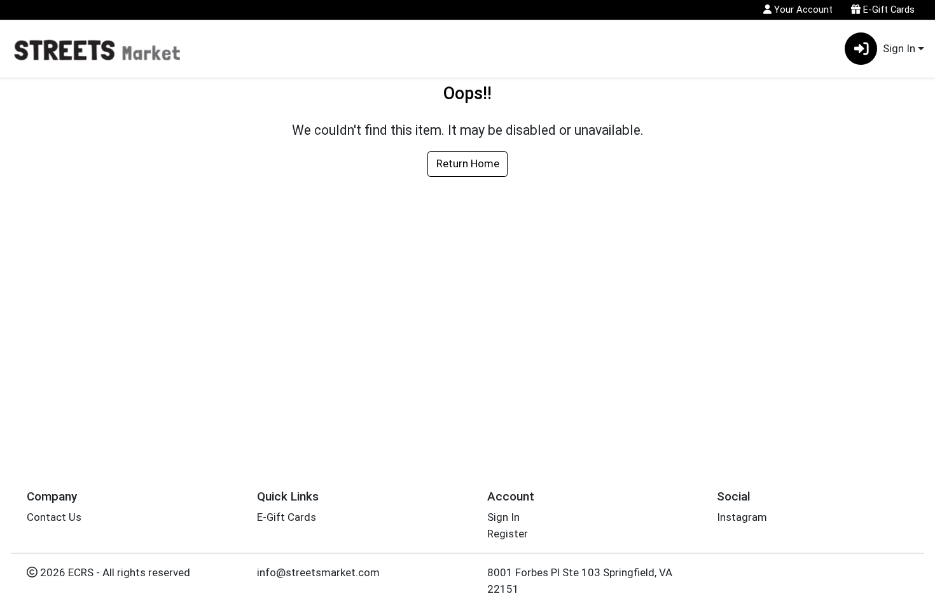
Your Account (802, 9)
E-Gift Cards (888, 9)
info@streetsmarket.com (318, 572)
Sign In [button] (899, 48)
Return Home (467, 163)
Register (507, 533)
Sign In (503, 517)
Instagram (742, 517)
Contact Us (54, 517)
